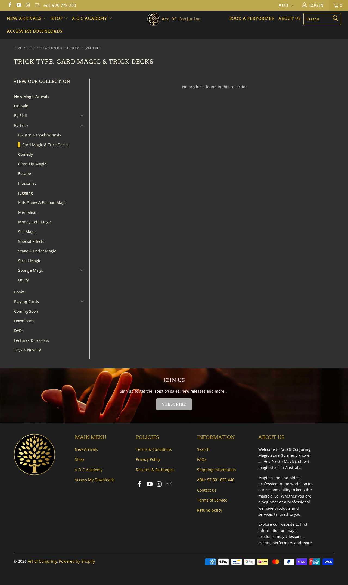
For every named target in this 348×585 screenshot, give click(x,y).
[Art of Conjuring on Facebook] (9, 5)
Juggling (25, 193)
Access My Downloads (34, 31)
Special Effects (31, 241)
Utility (23, 280)
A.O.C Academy (90, 18)
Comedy (25, 154)
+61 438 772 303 (60, 5)
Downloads (24, 320)
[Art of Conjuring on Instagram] (27, 5)
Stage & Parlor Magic (37, 251)
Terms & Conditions (154, 449)
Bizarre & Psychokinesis (39, 134)
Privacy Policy (148, 459)
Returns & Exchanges (155, 469)
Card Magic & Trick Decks (45, 144)
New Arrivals (24, 18)
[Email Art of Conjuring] (37, 5)
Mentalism (28, 212)
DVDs (19, 330)
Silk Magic (27, 231)
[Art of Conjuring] (174, 19)
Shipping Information (216, 469)
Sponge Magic (31, 270)
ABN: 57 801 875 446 (215, 479)
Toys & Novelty (27, 349)
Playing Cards (26, 301)
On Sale (21, 105)
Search (203, 449)
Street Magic (29, 260)
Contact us (206, 490)
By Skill (20, 115)
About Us (289, 18)
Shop (57, 18)
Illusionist (27, 183)
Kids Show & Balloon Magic (42, 202)
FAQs (201, 459)
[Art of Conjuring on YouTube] (18, 5)
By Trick (21, 125)
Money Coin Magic (35, 221)
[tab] (174, 404)
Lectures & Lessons (31, 340)
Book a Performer (252, 18)
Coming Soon (26, 311)
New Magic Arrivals (31, 96)
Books (19, 292)
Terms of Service (212, 500)
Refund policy (209, 510)
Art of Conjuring (42, 561)
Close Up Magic (32, 164)
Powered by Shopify (77, 561)
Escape (24, 173)
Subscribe (174, 404)
